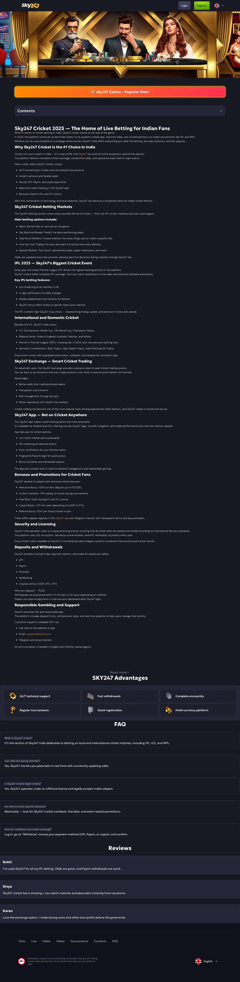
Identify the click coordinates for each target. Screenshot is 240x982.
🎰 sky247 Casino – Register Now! (120, 92)
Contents (100, 941)
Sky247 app (62, 518)
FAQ (115, 941)
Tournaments (79, 941)
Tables (46, 941)
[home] (31, 5)
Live (34, 941)
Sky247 (83, 154)
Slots (22, 941)
